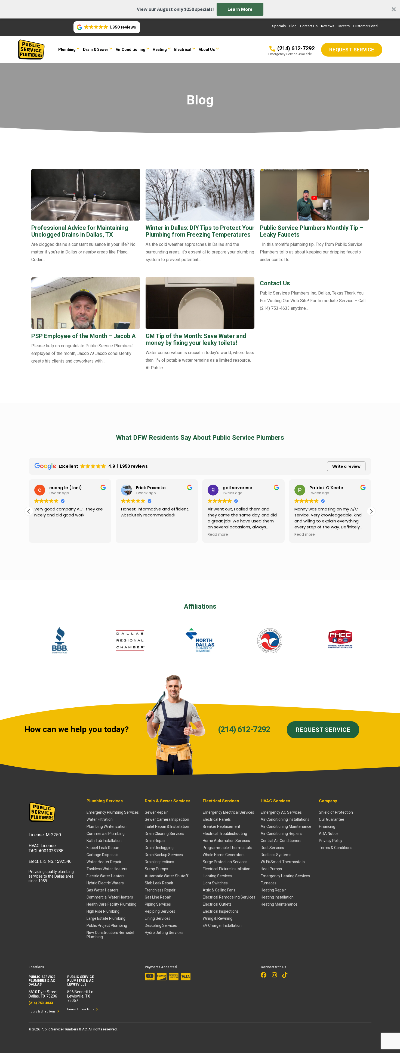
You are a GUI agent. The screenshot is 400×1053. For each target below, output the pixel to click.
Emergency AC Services (281, 812)
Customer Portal (365, 26)
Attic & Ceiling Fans (219, 890)
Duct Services (272, 848)
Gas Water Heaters (103, 890)
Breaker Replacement (221, 826)
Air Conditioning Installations (285, 819)
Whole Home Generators (224, 855)
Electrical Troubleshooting (225, 833)
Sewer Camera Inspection (167, 819)
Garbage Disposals (102, 855)
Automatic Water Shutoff (167, 876)
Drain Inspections (159, 862)
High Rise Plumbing (103, 911)
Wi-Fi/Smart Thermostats (283, 862)
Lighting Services (217, 876)
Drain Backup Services (164, 855)
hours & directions (42, 1011)
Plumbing (67, 49)
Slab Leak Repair (159, 883)
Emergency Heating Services (285, 876)
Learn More (240, 9)
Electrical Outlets (217, 904)
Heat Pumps (271, 869)
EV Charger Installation (222, 925)
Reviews (327, 26)
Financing (327, 826)
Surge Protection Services (225, 862)
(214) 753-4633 (41, 1003)
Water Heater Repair (104, 862)
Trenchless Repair (160, 890)
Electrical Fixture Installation (226, 869)
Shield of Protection (336, 812)
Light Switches (215, 883)
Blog (293, 26)
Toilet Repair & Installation (167, 826)
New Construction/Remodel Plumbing (110, 934)
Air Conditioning (130, 49)
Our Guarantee (331, 819)
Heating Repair (273, 890)
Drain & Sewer (95, 49)
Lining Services (157, 918)
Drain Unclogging (159, 848)
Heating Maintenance (279, 904)
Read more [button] (218, 534)
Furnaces (268, 883)
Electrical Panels (217, 819)
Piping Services (158, 904)
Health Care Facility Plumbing (111, 904)
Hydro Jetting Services (164, 932)
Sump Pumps (156, 869)
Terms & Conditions (335, 848)
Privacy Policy (330, 840)
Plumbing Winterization (107, 826)
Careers (344, 26)
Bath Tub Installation (104, 840)
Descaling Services (161, 925)
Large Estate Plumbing (106, 918)
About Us (207, 49)
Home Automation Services (226, 840)
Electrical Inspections (221, 911)
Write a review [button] (346, 466)
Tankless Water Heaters (107, 869)
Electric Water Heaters (106, 876)
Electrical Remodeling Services (229, 897)
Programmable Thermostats (227, 848)
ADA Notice (329, 833)
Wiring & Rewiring (217, 918)
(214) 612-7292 (244, 729)
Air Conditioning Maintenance (286, 826)
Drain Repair (155, 840)
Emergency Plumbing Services (113, 812)
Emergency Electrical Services (228, 812)
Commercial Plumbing (106, 833)
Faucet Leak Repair (103, 848)
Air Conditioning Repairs (281, 833)
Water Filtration (100, 819)
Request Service (323, 729)
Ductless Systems (276, 855)
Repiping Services (160, 911)
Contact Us (309, 26)
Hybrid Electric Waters (105, 883)
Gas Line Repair (158, 897)
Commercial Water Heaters (110, 897)
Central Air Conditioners (281, 840)
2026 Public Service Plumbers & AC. (60, 1029)
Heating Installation (277, 897)
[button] (200, 9)
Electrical (182, 49)
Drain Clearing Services (164, 833)
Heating (160, 49)
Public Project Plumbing (107, 925)
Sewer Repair (156, 812)
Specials (279, 26)
